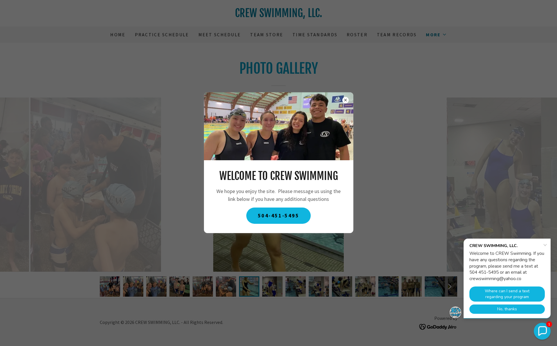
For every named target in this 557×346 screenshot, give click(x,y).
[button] (542, 331)
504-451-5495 (278, 215)
